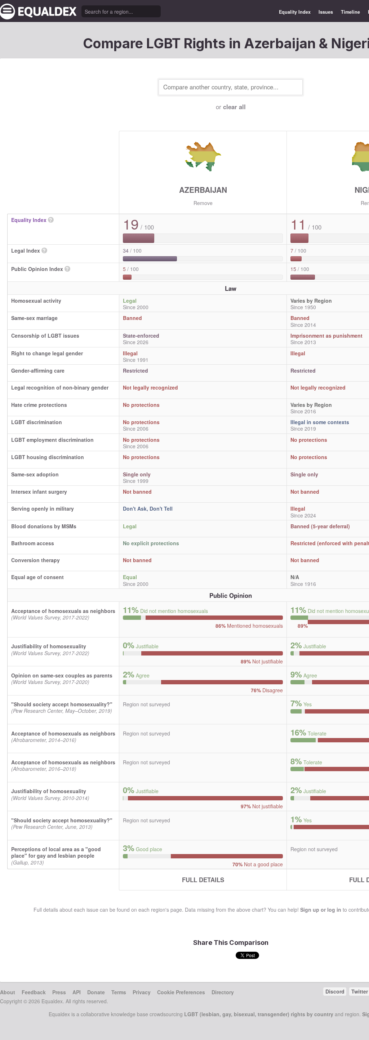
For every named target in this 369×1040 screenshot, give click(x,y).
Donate (96, 992)
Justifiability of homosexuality (48, 646)
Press (59, 992)
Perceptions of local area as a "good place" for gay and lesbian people (56, 852)
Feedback (34, 992)
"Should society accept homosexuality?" (61, 704)
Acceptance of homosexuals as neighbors (63, 610)
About (7, 992)
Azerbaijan (203, 189)
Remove (203, 202)
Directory (223, 992)
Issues (326, 12)
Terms (118, 992)
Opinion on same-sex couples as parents (61, 675)
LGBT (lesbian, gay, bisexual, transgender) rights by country (258, 1014)
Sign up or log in (320, 909)
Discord (334, 991)
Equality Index (295, 12)
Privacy (142, 992)
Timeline (350, 12)
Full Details (203, 879)
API (76, 992)
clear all (234, 106)
